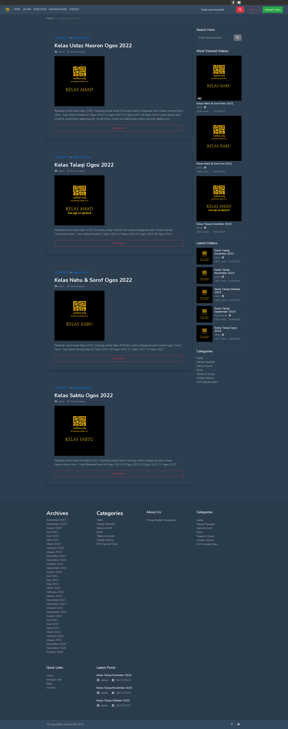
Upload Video (273, 10)
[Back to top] (10, 709)
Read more (119, 128)
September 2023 (56, 524)
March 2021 (53, 632)
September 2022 (56, 568)
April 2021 (52, 628)
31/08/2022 (62, 38)
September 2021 (56, 612)
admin (199, 107)
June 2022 (52, 580)
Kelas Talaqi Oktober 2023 (227, 290)
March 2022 (53, 588)
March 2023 (53, 544)
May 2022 (52, 584)
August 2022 (54, 572)
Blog (49, 684)
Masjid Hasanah (82, 388)
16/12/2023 (123, 680)
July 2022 (52, 576)
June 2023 (52, 536)
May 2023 (52, 540)
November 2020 (56, 648)
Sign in (254, 10)
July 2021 (52, 620)
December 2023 (56, 520)
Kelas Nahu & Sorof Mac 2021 (214, 103)
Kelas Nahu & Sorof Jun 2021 (214, 164)
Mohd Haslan (221, 315)
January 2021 (54, 640)
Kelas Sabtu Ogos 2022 (83, 395)
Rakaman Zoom (58, 9)
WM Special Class (207, 382)
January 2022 (54, 596)
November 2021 (56, 604)
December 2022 (56, 556)
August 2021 (54, 616)
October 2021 (54, 608)
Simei (199, 370)
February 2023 (55, 548)
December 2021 (56, 600)
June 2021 (52, 624)
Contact (74, 9)
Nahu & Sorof (80, 272)
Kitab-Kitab (40, 9)
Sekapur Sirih (54, 680)
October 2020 (54, 652)
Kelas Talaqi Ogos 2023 (225, 329)
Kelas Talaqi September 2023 (224, 310)
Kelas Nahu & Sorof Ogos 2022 (93, 280)
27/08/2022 (62, 388)
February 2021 (55, 636)
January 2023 (54, 552)
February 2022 (55, 592)
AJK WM (27, 9)
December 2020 (56, 644)
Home (17, 9)
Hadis (199, 358)
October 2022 (54, 564)
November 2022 (56, 560)
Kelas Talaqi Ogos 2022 (84, 164)
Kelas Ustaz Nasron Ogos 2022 (93, 45)
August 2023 (54, 528)
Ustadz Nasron (81, 38)
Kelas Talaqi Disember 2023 (214, 224)
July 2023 (52, 532)
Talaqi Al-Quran (82, 157)
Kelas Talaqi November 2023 (224, 271)
